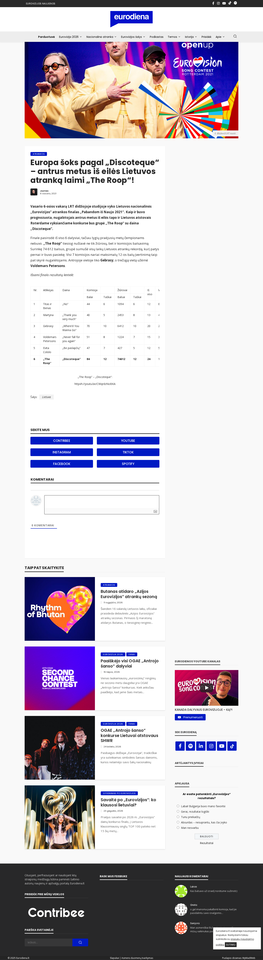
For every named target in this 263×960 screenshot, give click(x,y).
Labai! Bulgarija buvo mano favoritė (203, 806)
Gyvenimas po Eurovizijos (119, 793)
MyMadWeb (248, 958)
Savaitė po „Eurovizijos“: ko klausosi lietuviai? (128, 802)
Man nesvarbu (190, 828)
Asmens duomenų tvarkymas (137, 958)
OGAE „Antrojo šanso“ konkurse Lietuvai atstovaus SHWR (129, 735)
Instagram (62, 452)
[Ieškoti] (235, 36)
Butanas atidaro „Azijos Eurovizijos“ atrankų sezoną (129, 594)
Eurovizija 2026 (69, 37)
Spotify (128, 463)
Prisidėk (206, 37)
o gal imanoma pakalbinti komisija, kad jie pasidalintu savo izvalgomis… (213, 911)
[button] (206, 709)
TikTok (128, 452)
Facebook (61, 463)
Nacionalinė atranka (99, 37)
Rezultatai (206, 843)
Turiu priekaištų (190, 817)
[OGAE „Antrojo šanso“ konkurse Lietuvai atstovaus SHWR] (60, 748)
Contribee (61, 440)
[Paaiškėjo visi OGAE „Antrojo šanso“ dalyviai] (60, 678)
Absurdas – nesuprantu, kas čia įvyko (204, 822)
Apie (218, 37)
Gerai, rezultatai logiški (195, 811)
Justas (44, 190)
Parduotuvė (46, 37)
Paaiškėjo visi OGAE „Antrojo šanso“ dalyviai (130, 663)
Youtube (128, 440)
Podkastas (156, 37)
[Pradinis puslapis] (131, 19)
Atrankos (39, 153)
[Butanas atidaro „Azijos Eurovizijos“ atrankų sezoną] (60, 609)
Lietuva (46, 397)
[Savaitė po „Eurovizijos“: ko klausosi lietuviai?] (60, 817)
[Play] (206, 687)
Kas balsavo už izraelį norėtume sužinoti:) (213, 891)
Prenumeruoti (193, 717)
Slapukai (114, 958)
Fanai (132, 654)
